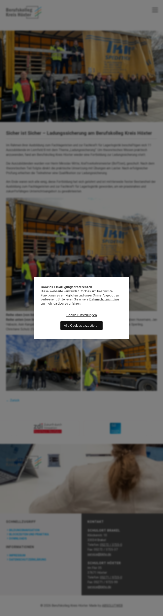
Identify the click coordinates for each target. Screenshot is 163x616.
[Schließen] (126, 280)
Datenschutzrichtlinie (104, 299)
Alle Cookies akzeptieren (81, 325)
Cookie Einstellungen (81, 315)
